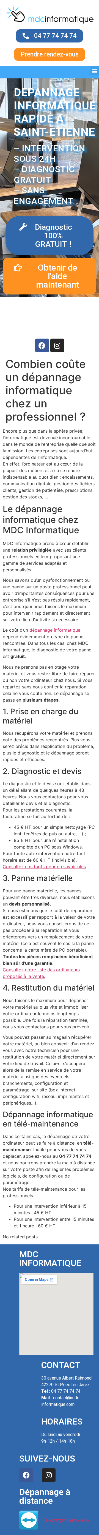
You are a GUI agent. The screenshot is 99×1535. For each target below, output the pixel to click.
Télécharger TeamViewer (66, 1520)
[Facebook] (42, 345)
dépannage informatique (54, 630)
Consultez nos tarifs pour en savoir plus (44, 866)
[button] (94, 70)
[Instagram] (57, 345)
